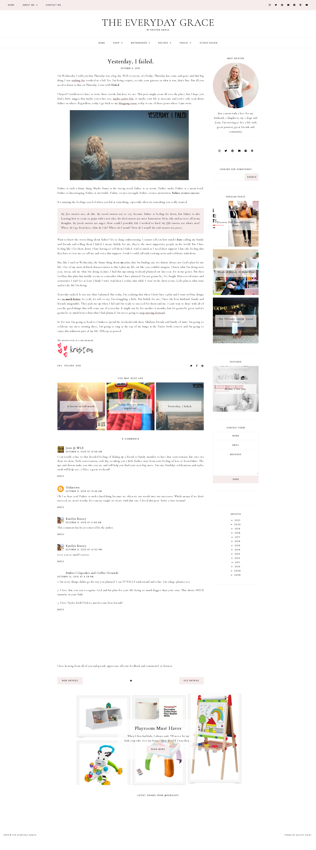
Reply (60, 476)
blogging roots (128, 103)
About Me (29, 5)
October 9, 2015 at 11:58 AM (83, 522)
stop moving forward (152, 312)
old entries (191, 680)
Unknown (73, 487)
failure (69, 365)
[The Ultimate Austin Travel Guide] (236, 342)
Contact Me (53, 5)
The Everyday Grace (158, 22)
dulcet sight (304, 835)
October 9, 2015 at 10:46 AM (84, 491)
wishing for (78, 80)
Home (11, 5)
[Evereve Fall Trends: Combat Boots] (236, 245)
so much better (71, 299)
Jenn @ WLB (75, 448)
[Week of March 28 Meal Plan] (236, 294)
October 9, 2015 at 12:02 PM (84, 549)
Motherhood (139, 43)
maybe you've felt (123, 98)
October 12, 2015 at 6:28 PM (75, 576)
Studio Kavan (209, 43)
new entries (70, 680)
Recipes (163, 43)
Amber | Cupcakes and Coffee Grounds (92, 573)
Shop (117, 43)
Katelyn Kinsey (76, 519)
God (78, 365)
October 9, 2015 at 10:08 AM (84, 451)
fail (60, 365)
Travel (184, 43)
